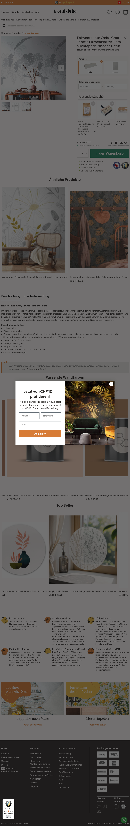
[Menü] (12, 800)
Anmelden (40, 433)
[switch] (8, 816)
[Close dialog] (111, 384)
